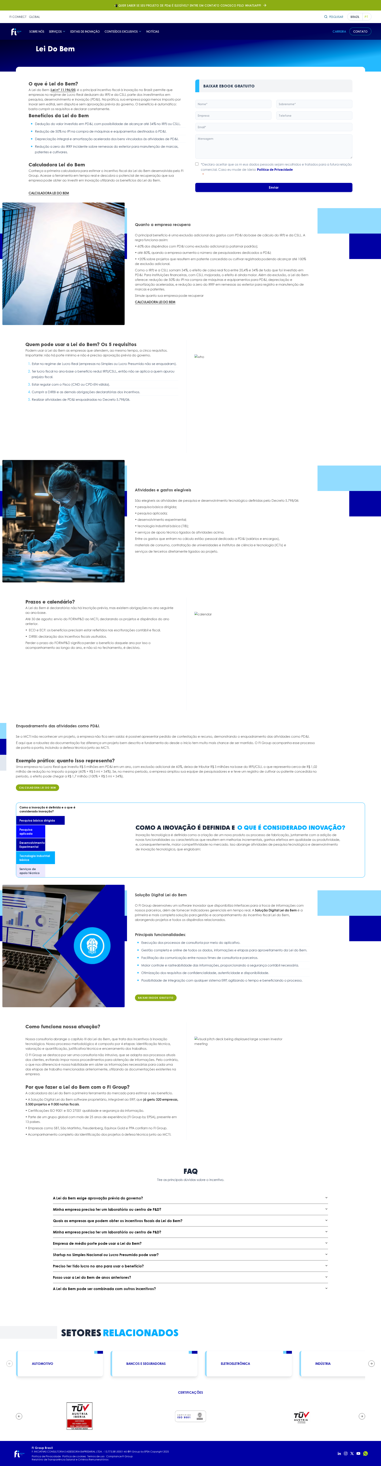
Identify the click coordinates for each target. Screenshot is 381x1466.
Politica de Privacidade (46, 1456)
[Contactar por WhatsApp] (365, 1453)
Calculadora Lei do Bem (37, 787)
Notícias (152, 31)
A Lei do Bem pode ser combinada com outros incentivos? (104, 1288)
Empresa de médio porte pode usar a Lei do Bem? (97, 1243)
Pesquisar (336, 17)
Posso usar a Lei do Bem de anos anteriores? (92, 1277)
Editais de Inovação (85, 31)
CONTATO (360, 31)
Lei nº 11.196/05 (63, 89)
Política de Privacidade (275, 169)
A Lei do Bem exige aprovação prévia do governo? (98, 1198)
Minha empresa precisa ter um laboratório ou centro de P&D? (107, 1209)
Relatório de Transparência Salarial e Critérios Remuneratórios (70, 1459)
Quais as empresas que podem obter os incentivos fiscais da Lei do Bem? (117, 1220)
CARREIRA (339, 31)
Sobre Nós (36, 31)
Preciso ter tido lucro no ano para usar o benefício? (98, 1266)
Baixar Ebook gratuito (155, 997)
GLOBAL (34, 17)
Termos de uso (96, 1456)
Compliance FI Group (119, 1456)
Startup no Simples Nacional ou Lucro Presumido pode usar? (106, 1254)
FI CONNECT (18, 17)
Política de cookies (74, 1456)
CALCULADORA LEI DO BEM (49, 193)
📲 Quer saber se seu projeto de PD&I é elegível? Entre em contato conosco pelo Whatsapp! (187, 5)
